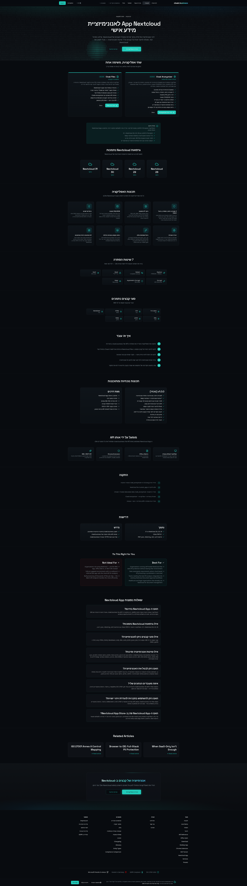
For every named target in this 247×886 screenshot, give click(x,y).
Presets (185, 862)
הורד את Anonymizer (165, 112)
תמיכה (153, 827)
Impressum (84, 821)
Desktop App (184, 845)
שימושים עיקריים (115, 3)
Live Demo (184, 824)
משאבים (103, 3)
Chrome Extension (182, 848)
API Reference (183, 834)
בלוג (120, 827)
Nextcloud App (183, 855)
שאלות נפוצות (117, 834)
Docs (153, 112)
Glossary (118, 845)
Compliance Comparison (113, 852)
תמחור (130, 3)
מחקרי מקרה (117, 824)
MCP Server (184, 852)
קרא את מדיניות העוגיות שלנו (150, 883)
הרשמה (62, 3)
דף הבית (154, 3)
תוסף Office (184, 838)
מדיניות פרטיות (83, 824)
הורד (123, 3)
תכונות (147, 3)
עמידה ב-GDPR (83, 834)
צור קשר (152, 824)
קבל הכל (75, 882)
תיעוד (186, 831)
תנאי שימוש (84, 827)
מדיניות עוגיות (84, 831)
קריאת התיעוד (113, 49)
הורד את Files (111, 105)
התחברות (70, 3)
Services (185, 859)
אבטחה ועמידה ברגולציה (114, 831)
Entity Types (117, 848)
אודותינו (152, 821)
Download (184, 841)
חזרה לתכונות (120, 16)
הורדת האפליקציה (132, 49)
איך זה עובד (137, 3)
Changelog (117, 841)
